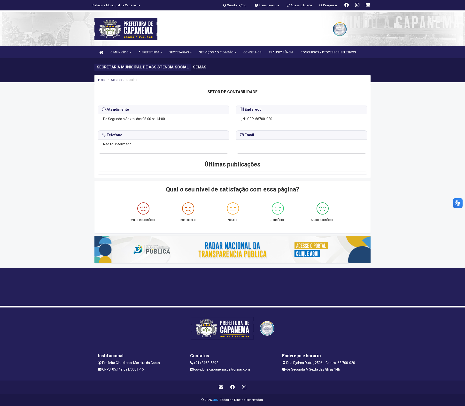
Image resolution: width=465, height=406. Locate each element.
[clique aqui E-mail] (221, 387)
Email (249, 135)
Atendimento (117, 109)
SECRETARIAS (179, 52)
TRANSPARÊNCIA (281, 52)
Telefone (114, 135)
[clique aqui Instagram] (244, 387)
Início (102, 80)
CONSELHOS (252, 52)
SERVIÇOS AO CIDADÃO (216, 52)
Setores (116, 80)
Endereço (253, 109)
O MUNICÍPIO (119, 52)
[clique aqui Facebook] (232, 387)
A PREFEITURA (149, 52)
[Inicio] (101, 52)
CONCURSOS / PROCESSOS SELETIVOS (328, 52)
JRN (215, 400)
